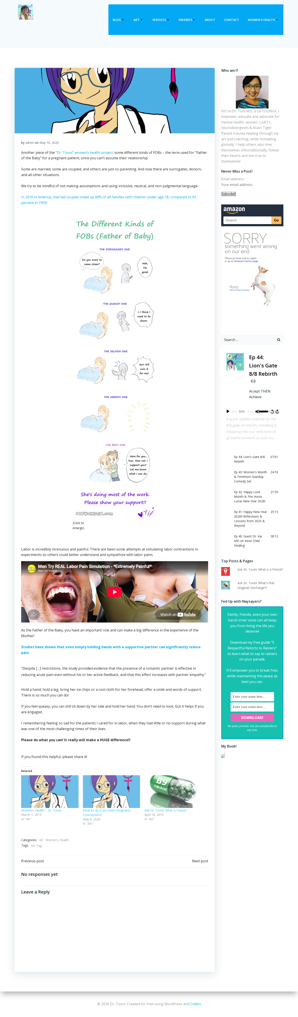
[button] (252, 459)
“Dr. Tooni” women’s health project (84, 152)
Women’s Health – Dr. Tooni (41, 810)
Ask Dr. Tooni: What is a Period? (260, 569)
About (210, 20)
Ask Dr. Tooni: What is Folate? (165, 810)
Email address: (232, 179)
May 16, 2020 (49, 143)
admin (29, 143)
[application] (252, 411)
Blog (117, 20)
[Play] (228, 411)
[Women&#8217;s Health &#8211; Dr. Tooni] (50, 791)
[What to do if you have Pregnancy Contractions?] (111, 791)
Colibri (195, 1004)
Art (137, 20)
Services (159, 20)
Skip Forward (277, 411)
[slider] (242, 411)
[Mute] (257, 411)
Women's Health (57, 840)
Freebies (185, 20)
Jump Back (272, 411)
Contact (231, 20)
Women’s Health (261, 20)
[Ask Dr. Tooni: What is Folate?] (173, 791)
